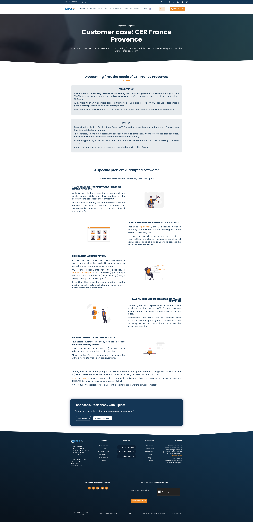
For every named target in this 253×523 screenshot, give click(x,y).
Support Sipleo (177, 456)
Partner (144, 9)
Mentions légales (177, 513)
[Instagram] (186, 1)
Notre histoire (103, 446)
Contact (104, 461)
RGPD (130, 513)
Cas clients (149, 446)
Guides (149, 455)
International (103, 455)
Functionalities (103, 9)
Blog (149, 458)
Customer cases (119, 9)
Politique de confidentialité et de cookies (153, 513)
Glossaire (149, 461)
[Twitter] (173, 1)
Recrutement (103, 458)
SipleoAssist (145, 226)
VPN (74, 378)
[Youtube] (182, 1)
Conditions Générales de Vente (108, 513)
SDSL (84, 378)
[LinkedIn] (178, 1)
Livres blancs (149, 449)
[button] (161, 2)
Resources (134, 9)
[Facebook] (169, 1)
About (82, 9)
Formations (149, 452)
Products (90, 9)
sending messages (81, 272)
